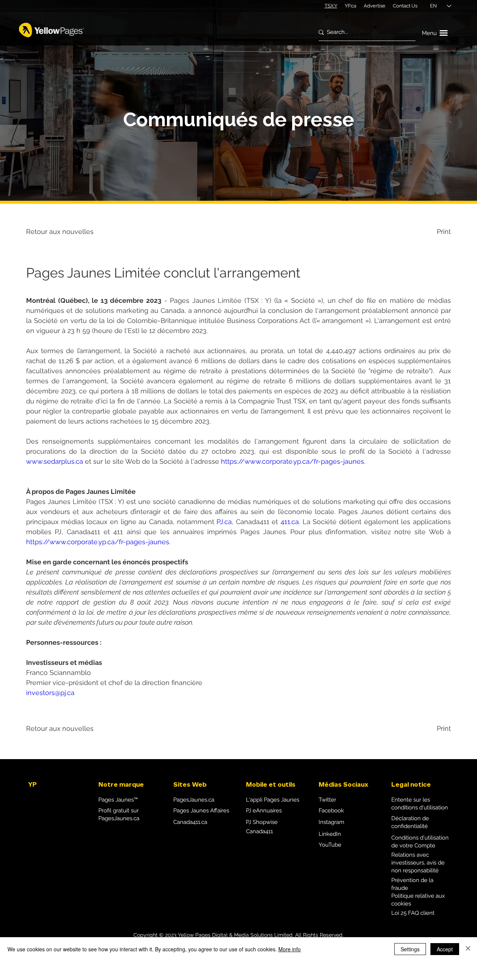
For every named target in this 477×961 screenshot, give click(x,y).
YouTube (330, 844)
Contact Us (405, 6)
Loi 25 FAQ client (413, 913)
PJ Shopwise (262, 822)
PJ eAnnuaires (264, 810)
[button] (435, 33)
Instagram (331, 822)
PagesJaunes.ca (193, 799)
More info (289, 949)
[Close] (468, 949)
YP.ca (350, 6)
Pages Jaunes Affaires (201, 810)
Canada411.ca (190, 822)
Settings (410, 949)
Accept (445, 949)
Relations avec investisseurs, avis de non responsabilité (418, 862)
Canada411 (259, 831)
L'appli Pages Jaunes (272, 799)
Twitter (327, 799)
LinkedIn (330, 834)
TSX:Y (331, 6)
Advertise (374, 6)
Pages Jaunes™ (118, 799)
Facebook (331, 810)
